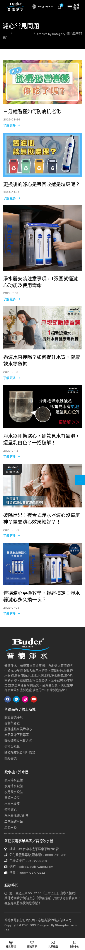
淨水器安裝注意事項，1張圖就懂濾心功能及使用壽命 (40, 282)
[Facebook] (7, 699)
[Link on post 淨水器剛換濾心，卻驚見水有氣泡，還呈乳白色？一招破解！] (42, 406)
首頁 (6, 34)
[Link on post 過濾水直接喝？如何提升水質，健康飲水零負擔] (42, 327)
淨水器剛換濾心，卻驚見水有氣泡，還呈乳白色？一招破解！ (41, 439)
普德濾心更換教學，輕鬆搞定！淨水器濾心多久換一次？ (41, 596)
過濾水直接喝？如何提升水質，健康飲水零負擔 (41, 360)
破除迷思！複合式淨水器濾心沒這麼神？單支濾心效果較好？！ (41, 518)
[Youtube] (34, 699)
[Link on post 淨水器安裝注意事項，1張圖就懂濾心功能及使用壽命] (42, 238)
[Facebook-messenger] (16, 699)
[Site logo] (15, 6)
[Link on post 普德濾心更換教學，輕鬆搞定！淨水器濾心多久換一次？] (42, 564)
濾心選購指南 (23, 34)
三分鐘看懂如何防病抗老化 (32, 111)
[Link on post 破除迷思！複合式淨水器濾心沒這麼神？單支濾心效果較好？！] (42, 485)
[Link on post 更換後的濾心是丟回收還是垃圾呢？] (42, 155)
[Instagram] (25, 699)
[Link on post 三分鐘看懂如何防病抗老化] (42, 82)
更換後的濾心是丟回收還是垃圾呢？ (41, 184)
